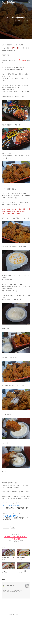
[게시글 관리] (8, 527)
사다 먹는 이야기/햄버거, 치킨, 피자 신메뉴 (16, 537)
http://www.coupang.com (9, 503)
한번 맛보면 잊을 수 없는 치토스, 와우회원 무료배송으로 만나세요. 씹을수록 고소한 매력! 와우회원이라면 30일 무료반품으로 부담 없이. (15, 508)
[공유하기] (6, 527)
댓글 (3, 580)
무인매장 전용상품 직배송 (10, 516)
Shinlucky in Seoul (8, 2)
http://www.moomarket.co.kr (10, 513)
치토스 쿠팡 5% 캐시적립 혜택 (12, 505)
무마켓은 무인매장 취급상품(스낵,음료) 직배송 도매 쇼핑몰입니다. (15, 518)
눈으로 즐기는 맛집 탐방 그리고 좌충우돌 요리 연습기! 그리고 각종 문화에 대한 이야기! (13, 590)
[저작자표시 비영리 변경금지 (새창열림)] (18, 527)
